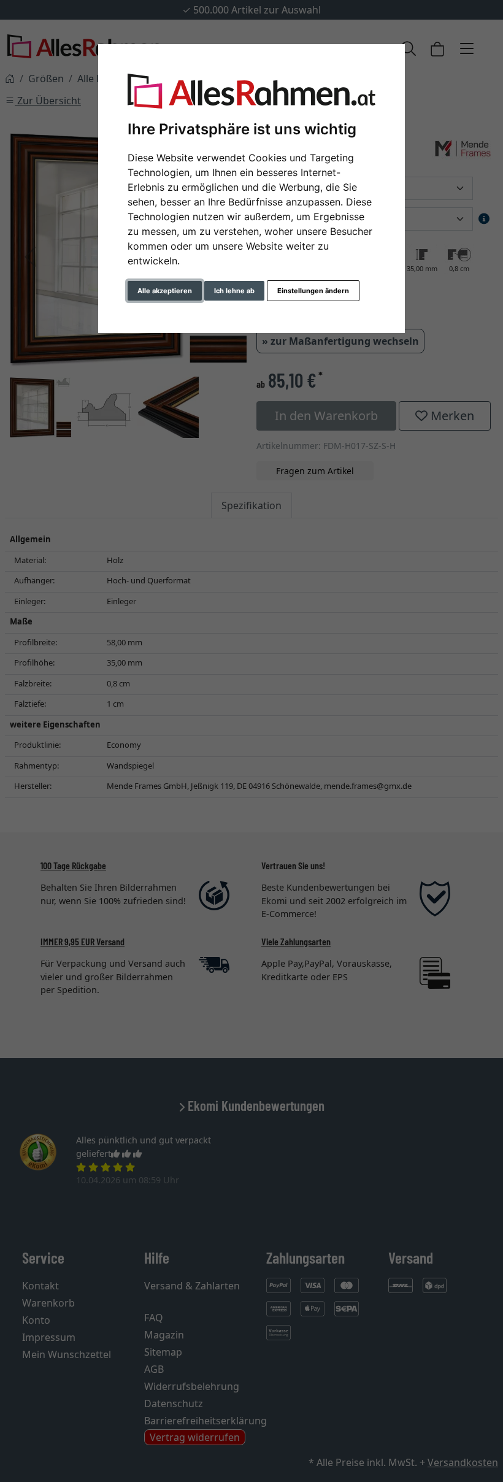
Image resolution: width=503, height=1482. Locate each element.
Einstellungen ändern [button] (313, 290)
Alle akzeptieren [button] (164, 290)
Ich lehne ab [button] (234, 290)
